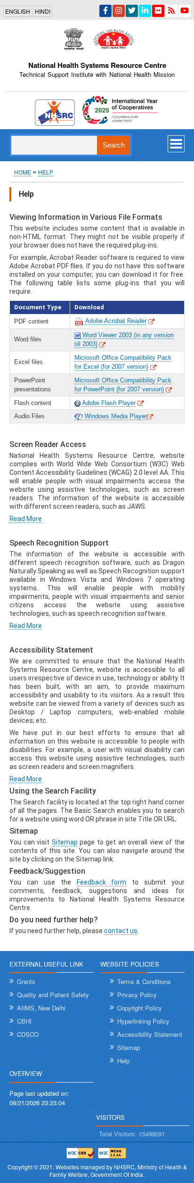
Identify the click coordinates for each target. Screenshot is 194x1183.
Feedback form (102, 882)
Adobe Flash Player (108, 402)
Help (45, 172)
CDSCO (28, 1034)
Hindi (42, 11)
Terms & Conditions (144, 981)
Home (22, 172)
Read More (25, 518)
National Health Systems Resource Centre (97, 65)
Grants (26, 981)
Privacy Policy (137, 994)
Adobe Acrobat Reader (115, 320)
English (17, 11)
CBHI (24, 1021)
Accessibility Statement (149, 1034)
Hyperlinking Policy (143, 1021)
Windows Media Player (115, 416)
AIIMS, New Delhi (41, 1007)
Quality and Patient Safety (53, 994)
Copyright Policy (139, 1007)
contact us (120, 931)
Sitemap (65, 842)
